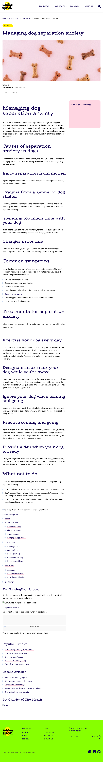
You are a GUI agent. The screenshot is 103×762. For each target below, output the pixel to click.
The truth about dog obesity (17, 692)
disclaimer (9, 582)
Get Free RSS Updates (10, 515)
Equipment (26, 732)
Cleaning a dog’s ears (14, 657)
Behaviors (27, 18)
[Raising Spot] (8, 731)
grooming (11, 570)
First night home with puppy (17, 664)
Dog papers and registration (17, 653)
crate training (13, 550)
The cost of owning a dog (15, 660)
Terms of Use (49, 732)
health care (9, 566)
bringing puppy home (16, 538)
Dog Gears (74, 6)
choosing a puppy (14, 530)
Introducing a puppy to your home (19, 650)
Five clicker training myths (16, 677)
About (46, 729)
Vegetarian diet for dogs (15, 685)
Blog (10, 18)
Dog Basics (44, 6)
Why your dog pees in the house (18, 681)
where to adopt (13, 534)
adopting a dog (11, 522)
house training (13, 554)
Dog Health (60, 6)
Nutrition (26, 736)
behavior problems (15, 561)
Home (4, 18)
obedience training (15, 557)
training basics (13, 546)
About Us (89, 6)
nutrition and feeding (16, 577)
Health (18, 18)
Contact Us (48, 739)
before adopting (14, 527)
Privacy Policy (50, 736)
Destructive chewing (13, 294)
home (7, 519)
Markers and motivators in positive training (23, 688)
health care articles (15, 574)
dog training (10, 542)
